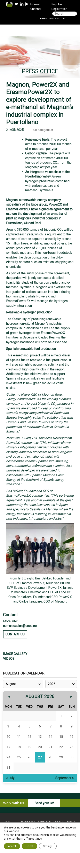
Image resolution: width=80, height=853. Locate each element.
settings (36, 838)
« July (10, 778)
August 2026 (40, 696)
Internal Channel (35, 7)
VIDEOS (9, 658)
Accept (12, 846)
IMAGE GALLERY (15, 654)
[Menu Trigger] (9, 5)
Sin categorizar (43, 130)
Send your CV (44, 803)
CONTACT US (15, 634)
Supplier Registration (59, 7)
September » (64, 778)
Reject (29, 846)
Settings (48, 846)
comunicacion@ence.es (20, 626)
